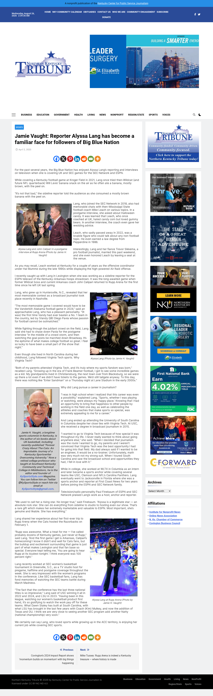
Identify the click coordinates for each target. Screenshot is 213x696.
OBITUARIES (89, 12)
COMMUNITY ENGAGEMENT (141, 12)
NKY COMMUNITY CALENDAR (67, 12)
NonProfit (117, 114)
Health (78, 114)
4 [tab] (151, 90)
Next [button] (195, 88)
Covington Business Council (164, 523)
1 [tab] (134, 90)
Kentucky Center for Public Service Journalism (123, 3)
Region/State (136, 114)
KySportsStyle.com (31, 476)
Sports (153, 114)
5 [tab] (157, 90)
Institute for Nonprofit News (164, 512)
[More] (97, 159)
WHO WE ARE (118, 12)
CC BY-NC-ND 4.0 (38, 683)
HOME (48, 12)
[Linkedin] (77, 159)
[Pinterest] (70, 159)
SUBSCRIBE (162, 12)
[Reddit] (84, 159)
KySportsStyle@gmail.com (37, 488)
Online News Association (163, 515)
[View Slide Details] (144, 61)
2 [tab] (140, 90)
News (102, 114)
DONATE (106, 17)
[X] (63, 159)
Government (62, 114)
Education (43, 114)
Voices (166, 114)
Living (91, 114)
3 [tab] (145, 90)
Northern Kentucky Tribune (25, 679)
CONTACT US (104, 12)
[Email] (91, 159)
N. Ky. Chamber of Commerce (166, 519)
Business (26, 114)
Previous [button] (93, 88)
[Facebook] (56, 159)
